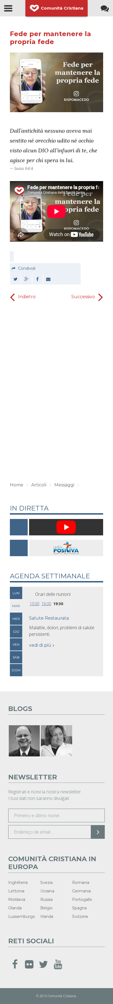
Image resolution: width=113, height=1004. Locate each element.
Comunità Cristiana (62, 8)
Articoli (38, 485)
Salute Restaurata (49, 618)
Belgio (46, 908)
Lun (16, 593)
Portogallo (82, 899)
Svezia (46, 882)
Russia (46, 899)
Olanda (15, 908)
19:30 (58, 603)
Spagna (79, 908)
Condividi (26, 268)
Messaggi (64, 485)
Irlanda (46, 916)
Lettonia (16, 891)
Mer (16, 619)
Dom (16, 670)
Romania (80, 882)
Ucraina (47, 891)
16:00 (46, 603)
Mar (16, 606)
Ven (16, 644)
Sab (16, 657)
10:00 (34, 603)
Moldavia (16, 899)
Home (16, 485)
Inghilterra (18, 882)
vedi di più (40, 645)
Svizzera (80, 916)
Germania (81, 891)
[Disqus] (56, 389)
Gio (16, 631)
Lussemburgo (21, 916)
